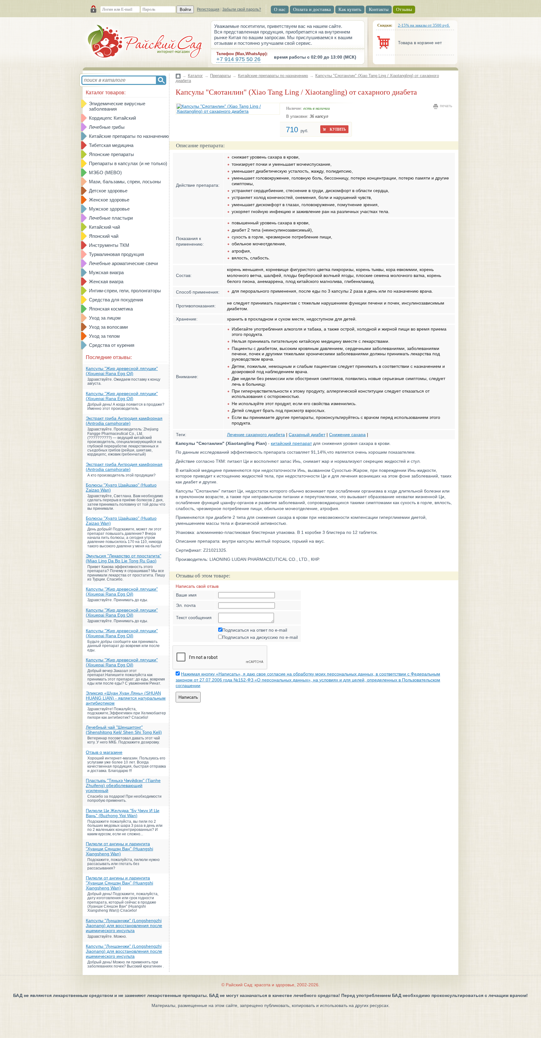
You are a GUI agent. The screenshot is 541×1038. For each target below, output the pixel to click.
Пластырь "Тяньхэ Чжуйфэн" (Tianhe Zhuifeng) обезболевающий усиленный (123, 785)
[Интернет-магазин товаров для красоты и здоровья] (145, 42)
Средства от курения (111, 345)
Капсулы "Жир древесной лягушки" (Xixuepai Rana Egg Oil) (122, 371)
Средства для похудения (116, 299)
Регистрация (208, 9)
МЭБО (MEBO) (105, 172)
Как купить (349, 9)
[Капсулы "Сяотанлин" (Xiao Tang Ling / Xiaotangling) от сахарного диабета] (228, 109)
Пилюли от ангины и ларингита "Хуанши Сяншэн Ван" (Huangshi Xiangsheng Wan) (119, 848)
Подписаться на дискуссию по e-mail (260, 637)
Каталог (195, 75)
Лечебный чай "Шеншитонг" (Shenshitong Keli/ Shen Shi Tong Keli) (124, 730)
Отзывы (404, 9)
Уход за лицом (105, 318)
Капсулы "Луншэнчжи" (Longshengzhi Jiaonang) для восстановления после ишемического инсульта (124, 925)
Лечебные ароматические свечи (123, 263)
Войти (185, 9)
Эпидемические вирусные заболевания (117, 106)
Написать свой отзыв (197, 586)
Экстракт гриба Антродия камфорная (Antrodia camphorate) (124, 421)
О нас (280, 9)
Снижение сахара (347, 434)
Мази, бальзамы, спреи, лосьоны (125, 181)
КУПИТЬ (338, 129)
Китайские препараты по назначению (129, 136)
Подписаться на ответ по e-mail (254, 630)
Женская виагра (106, 281)
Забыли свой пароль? (241, 9)
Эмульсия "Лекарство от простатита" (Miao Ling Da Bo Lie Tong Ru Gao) (123, 558)
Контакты (379, 9)
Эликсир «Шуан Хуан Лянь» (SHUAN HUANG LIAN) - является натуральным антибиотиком (126, 698)
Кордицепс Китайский (112, 118)
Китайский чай (104, 227)
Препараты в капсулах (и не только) (128, 163)
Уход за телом (104, 336)
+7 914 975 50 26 (238, 59)
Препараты (220, 75)
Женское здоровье (109, 199)
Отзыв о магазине (104, 752)
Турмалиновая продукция (116, 254)
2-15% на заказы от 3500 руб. (424, 25)
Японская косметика (111, 308)
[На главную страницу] (178, 72)
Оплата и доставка (312, 9)
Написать (188, 697)
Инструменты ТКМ (109, 245)
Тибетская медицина (111, 145)
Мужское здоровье (109, 208)
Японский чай (103, 236)
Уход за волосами (108, 327)
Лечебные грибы (107, 127)
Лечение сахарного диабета (256, 434)
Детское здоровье (108, 190)
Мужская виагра (106, 272)
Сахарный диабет (307, 434)
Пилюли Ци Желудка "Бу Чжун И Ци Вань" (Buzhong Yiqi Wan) (122, 813)
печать (446, 106)
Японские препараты (111, 154)
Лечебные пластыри (111, 218)
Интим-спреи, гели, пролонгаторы (125, 290)
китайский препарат (291, 443)
